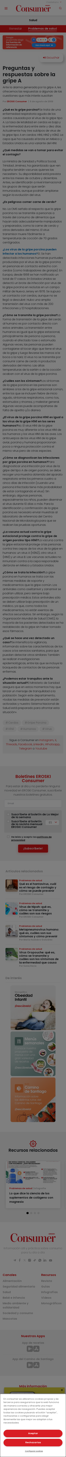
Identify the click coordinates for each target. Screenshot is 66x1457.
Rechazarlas (33, 1442)
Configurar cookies (34, 1451)
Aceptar (33, 1433)
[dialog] (33, 1425)
